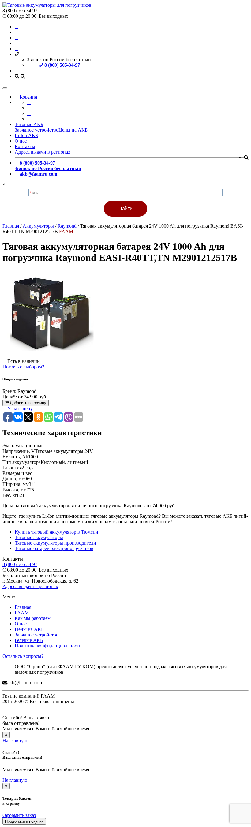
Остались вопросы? (22, 656)
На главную (14, 740)
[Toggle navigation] (4, 88)
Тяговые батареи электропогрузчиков (54, 548)
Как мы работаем (33, 618)
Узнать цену (19, 408)
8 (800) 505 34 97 (19, 564)
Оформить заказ (19, 815)
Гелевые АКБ (29, 640)
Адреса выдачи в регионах (42, 152)
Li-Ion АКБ (26, 135)
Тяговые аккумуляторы (39, 537)
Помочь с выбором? (23, 366)
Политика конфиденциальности (48, 645)
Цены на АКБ (73, 129)
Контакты (25, 146)
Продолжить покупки (24, 821)
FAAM (22, 612)
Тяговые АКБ (29, 124)
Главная (23, 607)
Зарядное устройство (36, 129)
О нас (21, 140)
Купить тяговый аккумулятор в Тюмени (56, 532)
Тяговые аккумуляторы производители (55, 543)
